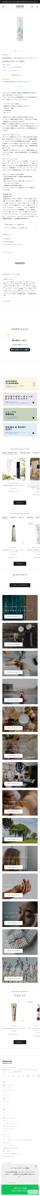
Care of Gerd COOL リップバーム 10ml (14, 1028)
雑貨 (4, 1110)
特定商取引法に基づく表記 (10, 1148)
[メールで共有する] (17, 70)
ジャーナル (6, 1134)
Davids (13, 547)
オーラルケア (6, 1104)
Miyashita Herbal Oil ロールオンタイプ (14, 485)
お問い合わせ (6, 1142)
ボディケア (6, 1096)
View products (13, 616)
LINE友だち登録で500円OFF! (20, 1191)
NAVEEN (5, 54)
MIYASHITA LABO (13, 483)
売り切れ (20, 86)
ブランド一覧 (6, 1088)
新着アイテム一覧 (8, 1085)
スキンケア (6, 1101)
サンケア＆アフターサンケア (14, 245)
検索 (4, 1082)
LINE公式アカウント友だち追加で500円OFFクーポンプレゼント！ (20, 1)
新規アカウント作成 (8, 1118)
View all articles (20, 585)
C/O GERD (14, 1025)
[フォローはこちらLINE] (39, 1076)
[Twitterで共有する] (12, 70)
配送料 (11, 81)
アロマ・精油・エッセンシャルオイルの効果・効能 (17, 1140)
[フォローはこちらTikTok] (34, 1076)
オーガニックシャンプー (10, 1090)
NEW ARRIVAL (9, 242)
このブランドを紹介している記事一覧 (15, 228)
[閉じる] (36, 1187)
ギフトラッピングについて (10, 1126)
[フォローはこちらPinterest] (23, 1076)
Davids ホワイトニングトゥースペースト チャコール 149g (14, 550)
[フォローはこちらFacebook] (3, 1076)
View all (19, 502)
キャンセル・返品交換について (11, 1153)
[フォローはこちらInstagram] (13, 1076)
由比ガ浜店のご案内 (8, 1156)
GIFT (22, 517)
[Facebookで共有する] (9, 70)
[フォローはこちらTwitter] (8, 1076)
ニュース (5, 1132)
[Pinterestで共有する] (15, 70)
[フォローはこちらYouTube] (29, 1076)
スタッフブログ (7, 1137)
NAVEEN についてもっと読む (11, 274)
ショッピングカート (8, 1123)
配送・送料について (8, 1151)
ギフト (5, 1112)
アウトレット (6, 1115)
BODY (14, 517)
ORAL (5, 517)
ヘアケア (5, 1093)
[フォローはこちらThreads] (18, 1076)
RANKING (25, 453)
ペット (5, 1107)
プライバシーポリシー (9, 1145)
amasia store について (9, 1129)
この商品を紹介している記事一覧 (13, 225)
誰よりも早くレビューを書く (20, 350)
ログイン (5, 1121)
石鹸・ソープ (6, 1099)
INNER (30, 517)
